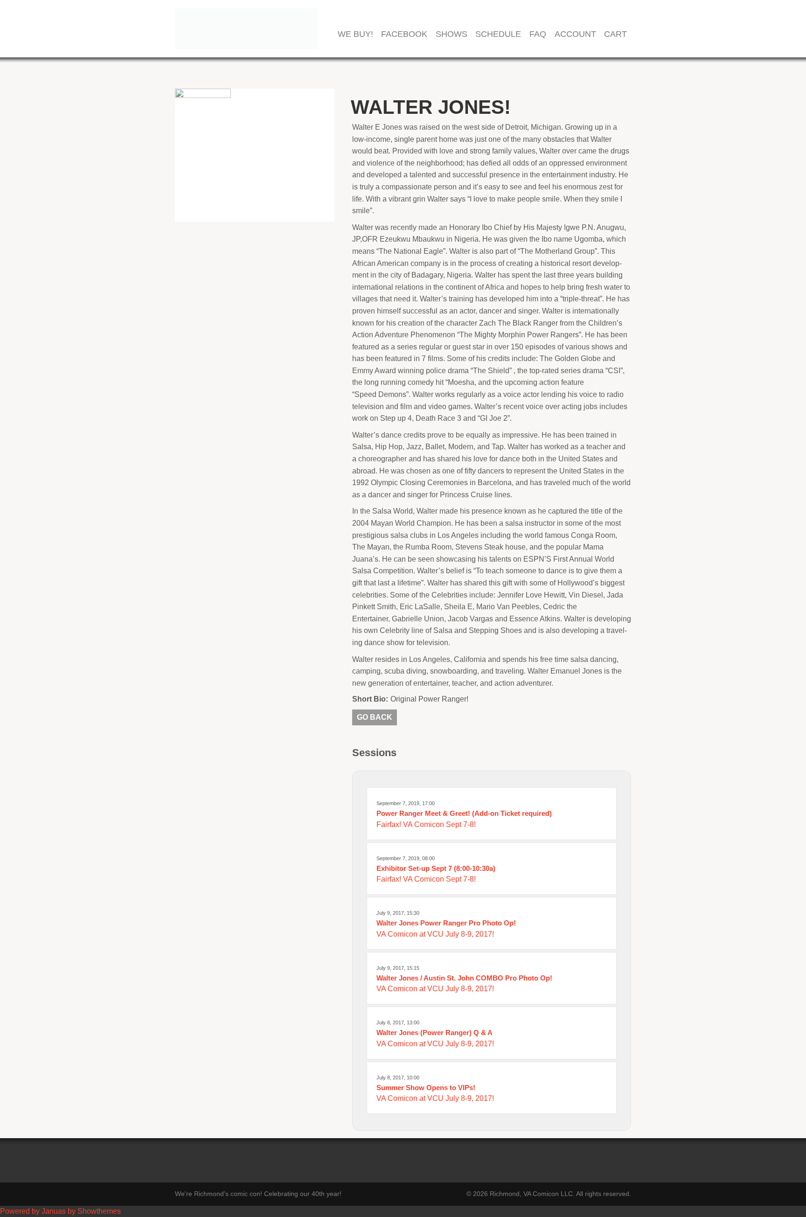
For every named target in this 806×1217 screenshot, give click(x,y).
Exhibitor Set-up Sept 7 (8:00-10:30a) (435, 868)
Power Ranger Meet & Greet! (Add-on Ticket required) (464, 813)
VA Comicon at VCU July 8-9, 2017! (435, 934)
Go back (374, 717)
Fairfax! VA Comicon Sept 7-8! (426, 824)
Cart (615, 34)
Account (575, 34)
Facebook (404, 34)
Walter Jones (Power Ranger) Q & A (434, 1032)
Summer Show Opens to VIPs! (425, 1088)
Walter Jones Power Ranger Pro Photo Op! (446, 923)
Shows (451, 34)
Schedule (498, 34)
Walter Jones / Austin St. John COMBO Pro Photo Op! (464, 978)
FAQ (537, 34)
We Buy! (355, 34)
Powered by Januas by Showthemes (60, 1211)
